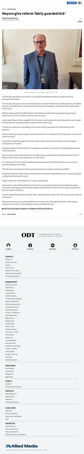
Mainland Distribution (12, 402)
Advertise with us (10, 426)
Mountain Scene (10, 343)
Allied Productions (11, 394)
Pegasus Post (9, 318)
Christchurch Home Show (13, 387)
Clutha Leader (9, 351)
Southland (11, 9)
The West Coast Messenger (13, 299)
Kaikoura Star (9, 290)
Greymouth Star (10, 293)
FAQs (6, 419)
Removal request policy (12, 276)
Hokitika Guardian (11, 296)
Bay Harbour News (11, 315)
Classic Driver (9, 371)
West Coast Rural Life (12, 301)
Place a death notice (11, 429)
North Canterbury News (12, 304)
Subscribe (72, 3)
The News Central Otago (13, 346)
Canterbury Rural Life (12, 307)
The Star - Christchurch (12, 313)
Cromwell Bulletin (11, 340)
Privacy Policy (9, 268)
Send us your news (11, 262)
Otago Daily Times (11, 285)
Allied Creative (9, 397)
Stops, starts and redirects (13, 416)
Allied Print (8, 399)
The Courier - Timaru (11, 332)
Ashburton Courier (11, 329)
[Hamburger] (80, 3)
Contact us (8, 259)
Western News (9, 321)
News (4, 9)
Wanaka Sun (9, 338)
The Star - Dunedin (11, 349)
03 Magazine (9, 374)
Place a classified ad (11, 432)
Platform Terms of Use (12, 271)
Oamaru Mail (9, 335)
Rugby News (9, 377)
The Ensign (8, 357)
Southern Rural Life (11, 354)
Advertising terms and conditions (15, 435)
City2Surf (8, 384)
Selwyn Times (9, 326)
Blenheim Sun (9, 288)
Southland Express (11, 360)
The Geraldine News (11, 310)
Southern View (9, 324)
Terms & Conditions (11, 414)
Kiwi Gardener (9, 368)
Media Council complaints (13, 273)
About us (8, 265)
